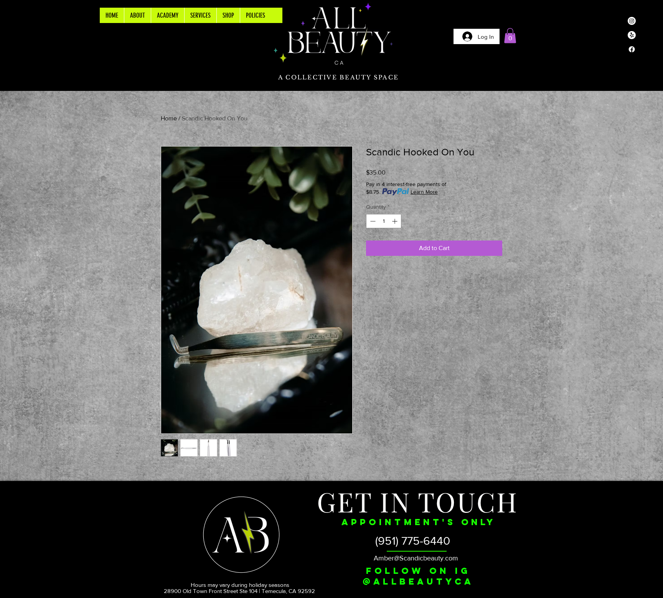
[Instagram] (632, 21)
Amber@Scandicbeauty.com (416, 558)
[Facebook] (632, 49)
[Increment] (395, 221)
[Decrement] (372, 221)
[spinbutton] (384, 221)
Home (169, 118)
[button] (510, 35)
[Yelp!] (632, 35)
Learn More (424, 192)
